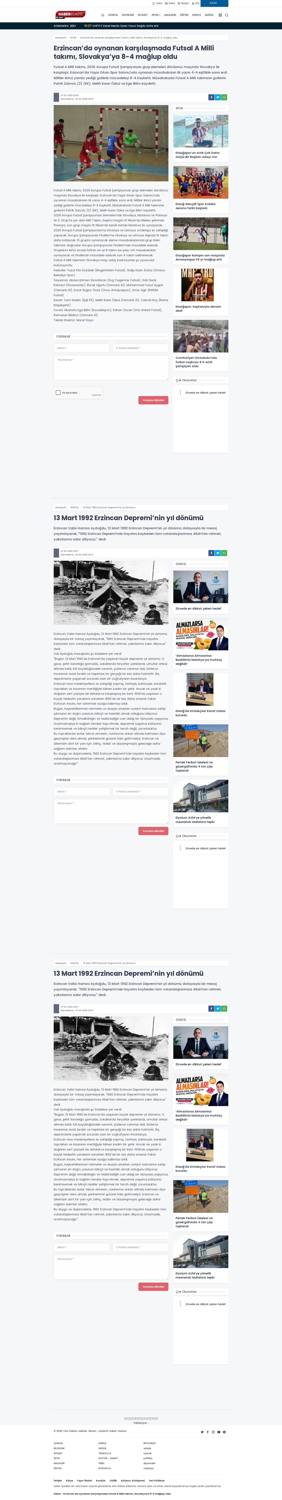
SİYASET (143, 15)
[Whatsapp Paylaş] (224, 97)
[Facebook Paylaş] (211, 97)
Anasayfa (60, 37)
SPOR (155, 15)
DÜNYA (196, 15)
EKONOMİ (128, 15)
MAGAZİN (170, 15)
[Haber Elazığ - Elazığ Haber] (70, 15)
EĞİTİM (184, 15)
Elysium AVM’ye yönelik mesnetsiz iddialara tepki (121, 26)
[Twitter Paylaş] (218, 97)
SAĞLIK (209, 15)
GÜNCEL (113, 15)
